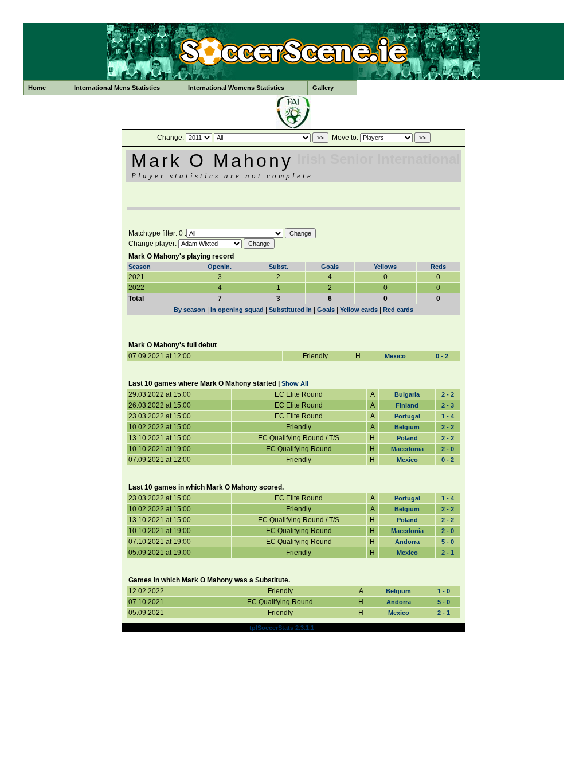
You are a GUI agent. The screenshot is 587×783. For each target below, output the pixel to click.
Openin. (220, 266)
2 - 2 (447, 394)
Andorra (407, 541)
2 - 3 (447, 405)
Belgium (407, 427)
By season (189, 309)
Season (139, 266)
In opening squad (237, 309)
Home (37, 87)
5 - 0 (447, 541)
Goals (330, 266)
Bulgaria (407, 394)
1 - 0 (443, 591)
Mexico (395, 356)
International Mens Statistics (117, 87)
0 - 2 (442, 356)
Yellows (385, 266)
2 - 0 (447, 448)
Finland (407, 405)
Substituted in (290, 309)
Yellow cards (359, 309)
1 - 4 (447, 416)
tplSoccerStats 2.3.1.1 (281, 627)
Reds (438, 266)
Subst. (278, 266)
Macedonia (407, 448)
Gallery (323, 87)
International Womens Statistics (236, 87)
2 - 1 (447, 552)
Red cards (398, 309)
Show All (294, 383)
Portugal (407, 416)
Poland (407, 437)
